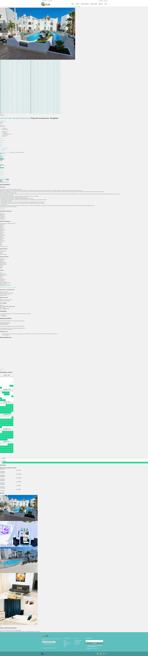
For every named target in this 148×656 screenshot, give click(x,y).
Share (1, 122)
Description (2, 126)
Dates (1, 156)
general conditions (92, 646)
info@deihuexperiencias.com (49, 644)
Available (4, 461)
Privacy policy (77, 643)
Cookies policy (77, 641)
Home (72, 3)
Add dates (2, 158)
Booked (4, 458)
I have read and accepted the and (94, 646)
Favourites (105, 0)
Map (3, 150)
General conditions (78, 640)
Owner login (101, 0)
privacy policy (99, 645)
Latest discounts (85, 3)
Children (1, 164)
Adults (1, 160)
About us (101, 3)
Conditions (4, 149)
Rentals (77, 3)
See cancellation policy (4, 323)
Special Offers (93, 3)
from (1, 153)
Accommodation (5, 148)
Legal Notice (77, 642)
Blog (106, 3)
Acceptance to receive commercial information (93, 649)
